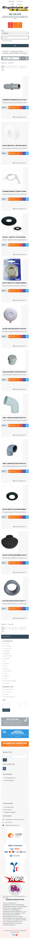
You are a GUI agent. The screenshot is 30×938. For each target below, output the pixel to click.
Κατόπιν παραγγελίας (9, 696)
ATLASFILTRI (7, 646)
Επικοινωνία (19, 1)
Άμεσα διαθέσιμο (8, 689)
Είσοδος (12, 4)
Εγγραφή (19, 4)
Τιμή (4, 700)
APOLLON (6, 643)
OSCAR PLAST (8, 671)
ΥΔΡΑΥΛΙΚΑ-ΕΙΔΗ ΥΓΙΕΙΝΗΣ (17, 51)
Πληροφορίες (11, 1)
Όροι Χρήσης (8, 809)
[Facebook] (4, 768)
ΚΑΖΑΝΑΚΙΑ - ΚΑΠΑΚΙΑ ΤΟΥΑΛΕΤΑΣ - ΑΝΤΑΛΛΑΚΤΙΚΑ (15, 53)
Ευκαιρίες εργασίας (9, 812)
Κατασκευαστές (7, 641)
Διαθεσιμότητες (7, 687)
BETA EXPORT (8, 648)
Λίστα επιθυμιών (9, 780)
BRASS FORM (7, 656)
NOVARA (6, 668)
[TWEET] (27, 107)
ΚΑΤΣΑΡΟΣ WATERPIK (10, 681)
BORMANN (7, 653)
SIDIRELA (6, 676)
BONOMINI (7, 651)
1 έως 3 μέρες (8, 691)
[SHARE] (24, 107)
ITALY (5, 666)
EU (5, 661)
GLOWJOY (7, 663)
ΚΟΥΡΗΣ (6, 683)
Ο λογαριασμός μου (9, 778)
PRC (5, 673)
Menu (2, 30)
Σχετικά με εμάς (9, 807)
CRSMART (7, 658)
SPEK (5, 678)
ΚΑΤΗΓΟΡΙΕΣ (6, 51)
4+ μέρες (6, 694)
